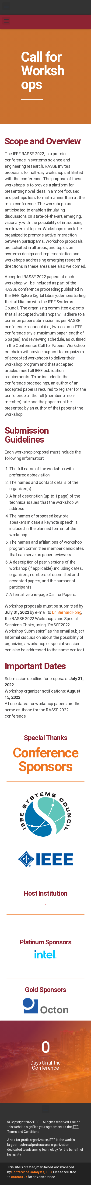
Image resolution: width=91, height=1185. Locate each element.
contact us (19, 1177)
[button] (6, 6)
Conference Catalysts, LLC (31, 1172)
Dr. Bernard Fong (66, 612)
